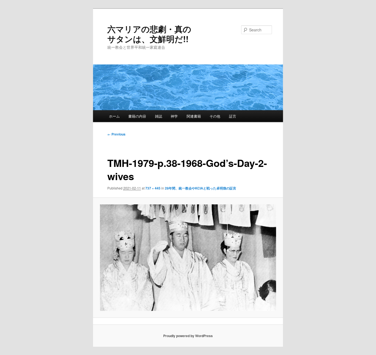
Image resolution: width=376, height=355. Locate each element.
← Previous (116, 134)
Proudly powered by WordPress (188, 335)
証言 (232, 116)
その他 (214, 116)
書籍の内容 (137, 116)
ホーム (114, 116)
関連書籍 (194, 116)
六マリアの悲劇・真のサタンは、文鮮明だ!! (149, 34)
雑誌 (158, 116)
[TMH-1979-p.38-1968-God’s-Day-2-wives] (188, 257)
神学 (174, 116)
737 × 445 (152, 188)
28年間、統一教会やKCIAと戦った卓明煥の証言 (200, 188)
